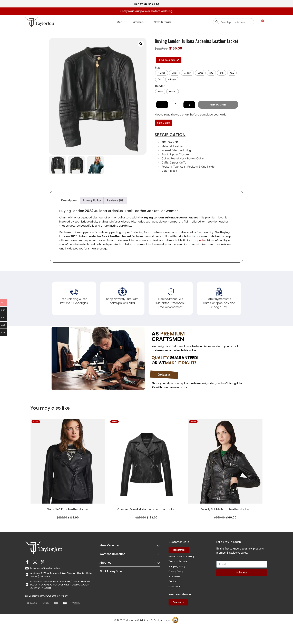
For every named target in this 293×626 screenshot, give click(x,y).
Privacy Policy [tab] (92, 200)
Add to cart (218, 104)
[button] (141, 44)
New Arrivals (162, 22)
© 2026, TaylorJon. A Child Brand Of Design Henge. (142, 620)
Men (119, 22)
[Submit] (216, 22)
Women (138, 22)
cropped (197, 240)
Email (219, 559)
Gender (159, 86)
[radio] (161, 72)
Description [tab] (69, 200)
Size (157, 67)
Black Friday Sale (111, 571)
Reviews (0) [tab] (115, 200)
